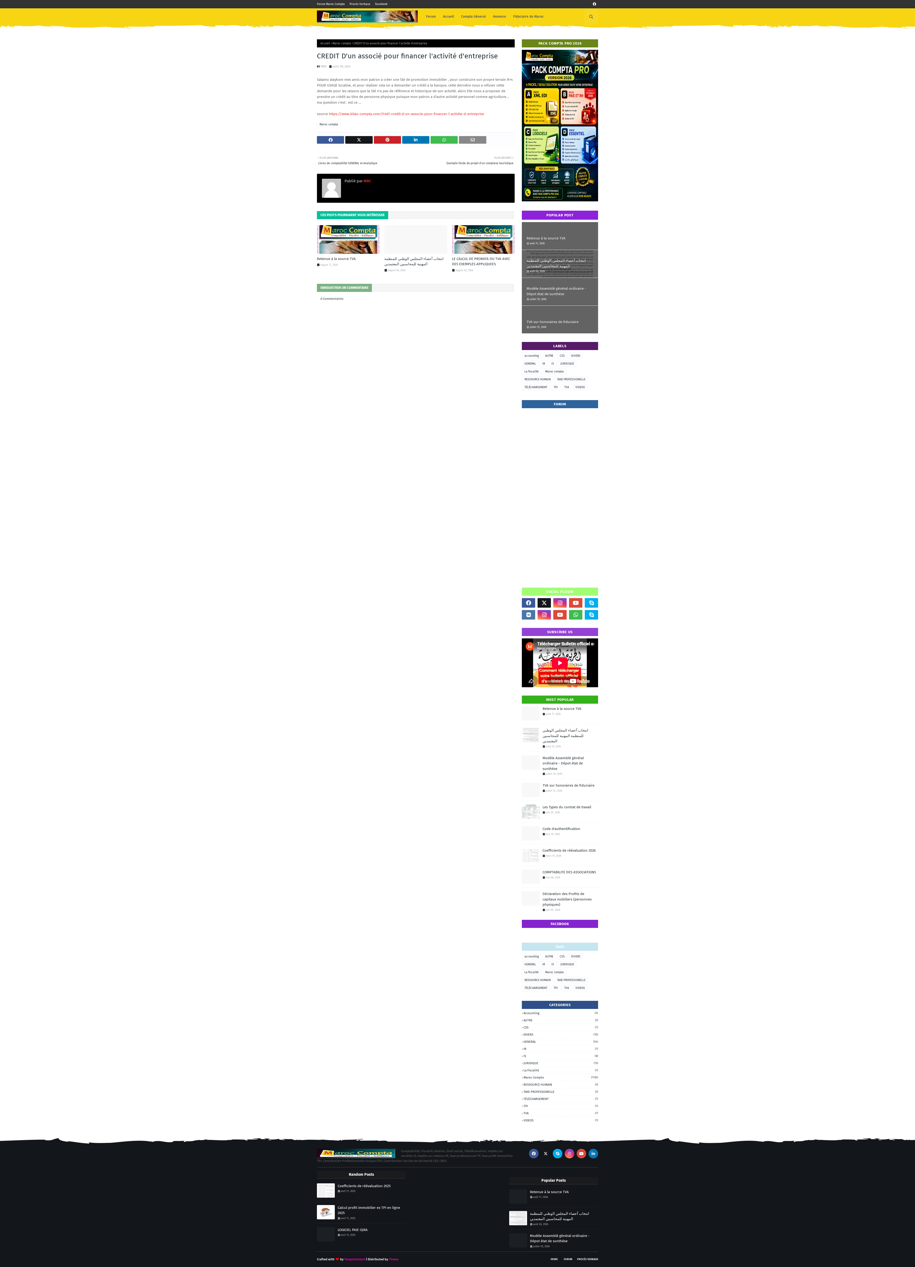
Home (554, 1259)
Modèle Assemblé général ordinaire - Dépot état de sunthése (556, 291)
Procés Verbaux (360, 4)
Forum (568, 1259)
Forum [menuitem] (431, 17)
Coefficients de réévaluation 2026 (569, 850)
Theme (393, 1259)
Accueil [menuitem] (448, 17)
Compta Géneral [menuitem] (473, 17)
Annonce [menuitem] (499, 17)
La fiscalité (531, 371)
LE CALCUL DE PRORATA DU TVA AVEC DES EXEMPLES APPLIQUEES (481, 261)
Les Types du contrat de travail (567, 807)
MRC (324, 66)
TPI (556, 387)
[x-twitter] (544, 603)
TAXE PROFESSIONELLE (571, 379)
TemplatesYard (354, 1259)
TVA (566, 387)
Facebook (381, 4)
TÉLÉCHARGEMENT (535, 387)
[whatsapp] (575, 615)
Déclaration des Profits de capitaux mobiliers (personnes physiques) (567, 899)
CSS (562, 355)
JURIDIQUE (567, 363)
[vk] (528, 615)
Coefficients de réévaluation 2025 (364, 1186)
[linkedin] (593, 1153)
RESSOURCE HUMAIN (537, 379)
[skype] (591, 603)
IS (552, 363)
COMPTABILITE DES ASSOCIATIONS (569, 872)
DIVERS (575, 355)
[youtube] (575, 603)
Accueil (325, 43)
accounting (531, 355)
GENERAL (530, 363)
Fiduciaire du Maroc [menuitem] (528, 17)
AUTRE (549, 355)
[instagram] (560, 603)
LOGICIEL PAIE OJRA (353, 1230)
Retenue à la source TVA (336, 259)
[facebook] (594, 4)
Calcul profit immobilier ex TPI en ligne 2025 (369, 1210)
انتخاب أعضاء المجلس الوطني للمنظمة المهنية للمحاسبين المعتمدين (413, 261)
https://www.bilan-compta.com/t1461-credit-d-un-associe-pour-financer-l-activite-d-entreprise (406, 114)
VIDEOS (580, 387)
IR (543, 363)
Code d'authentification (561, 829)
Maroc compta (341, 43)
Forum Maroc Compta (331, 4)
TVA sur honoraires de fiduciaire (553, 322)
